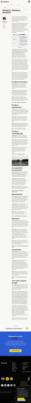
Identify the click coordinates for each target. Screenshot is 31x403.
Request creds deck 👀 (26, 371)
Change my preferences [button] (21, 400)
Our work (13, 362)
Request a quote (15, 350)
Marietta (5, 21)
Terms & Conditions (2, 392)
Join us (13, 369)
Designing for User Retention (14, 328)
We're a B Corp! (14, 368)
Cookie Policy (10, 392)
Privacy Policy (6, 392)
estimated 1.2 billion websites (22, 295)
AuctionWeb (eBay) (20, 47)
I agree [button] (19, 398)
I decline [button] (22, 398)
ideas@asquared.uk (25, 362)
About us (13, 365)
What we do (14, 364)
